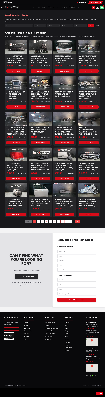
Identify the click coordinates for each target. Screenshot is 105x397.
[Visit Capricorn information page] (7, 2)
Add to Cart (16, 71)
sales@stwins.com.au (91, 330)
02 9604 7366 (82, 2)
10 (70, 221)
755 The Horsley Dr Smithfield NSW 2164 (92, 325)
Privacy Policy (86, 385)
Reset (97, 25)
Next (78, 221)
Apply (90, 25)
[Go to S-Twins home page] (10, 7)
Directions (90, 336)
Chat (100, 393)
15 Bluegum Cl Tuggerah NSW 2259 (93, 351)
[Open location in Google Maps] (92, 342)
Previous (28, 221)
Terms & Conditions (96, 385)
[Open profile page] (97, 7)
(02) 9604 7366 (28, 276)
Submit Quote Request (76, 300)
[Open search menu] (93, 7)
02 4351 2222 (90, 354)
